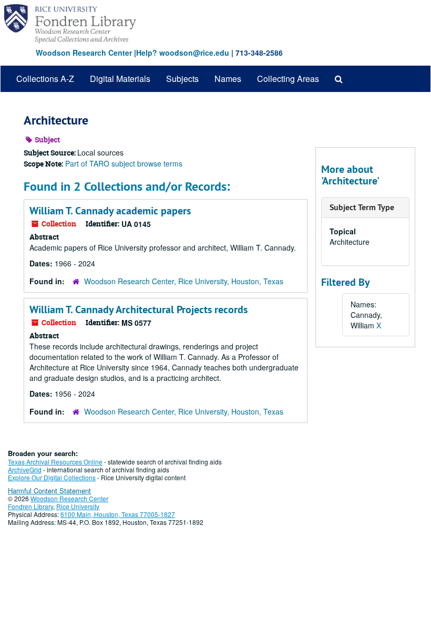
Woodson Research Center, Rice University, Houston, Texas (183, 281)
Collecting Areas (288, 79)
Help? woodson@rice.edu (182, 52)
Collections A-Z (45, 79)
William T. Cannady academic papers (110, 211)
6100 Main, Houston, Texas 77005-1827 (117, 514)
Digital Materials (120, 79)
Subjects (182, 79)
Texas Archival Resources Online (55, 461)
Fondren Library (30, 506)
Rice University (77, 506)
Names (227, 79)
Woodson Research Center (84, 52)
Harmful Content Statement (49, 490)
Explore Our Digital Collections (52, 477)
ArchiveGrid (25, 469)
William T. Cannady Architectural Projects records (138, 309)
